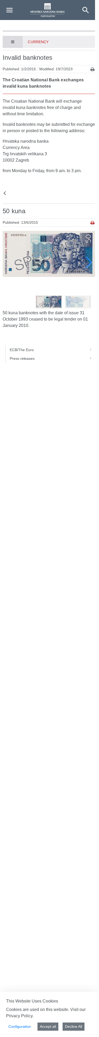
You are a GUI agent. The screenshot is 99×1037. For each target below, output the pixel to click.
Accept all (48, 1026)
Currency (38, 42)
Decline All (73, 1026)
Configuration (19, 1026)
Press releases (22, 358)
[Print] (92, 69)
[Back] (5, 193)
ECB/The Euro (22, 350)
